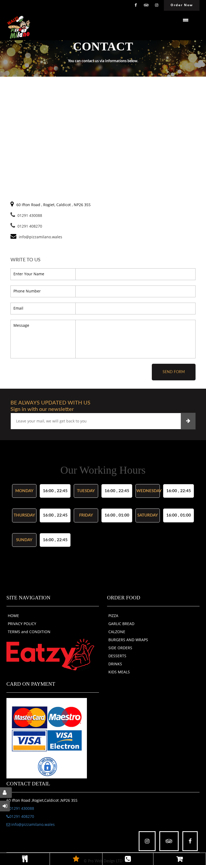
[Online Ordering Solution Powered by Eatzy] (50, 654)
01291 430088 (29, 215)
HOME (13, 615)
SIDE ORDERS (120, 647)
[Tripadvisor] (146, 5)
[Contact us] (127, 859)
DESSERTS (117, 655)
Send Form (174, 372)
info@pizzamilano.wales (32, 824)
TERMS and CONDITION (29, 631)
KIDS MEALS (119, 671)
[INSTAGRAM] (156, 5)
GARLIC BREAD (121, 623)
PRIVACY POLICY (22, 623)
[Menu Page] (25, 859)
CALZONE (116, 631)
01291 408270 (29, 226)
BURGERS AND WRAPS (128, 639)
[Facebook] (135, 5)
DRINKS (115, 663)
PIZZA (113, 615)
